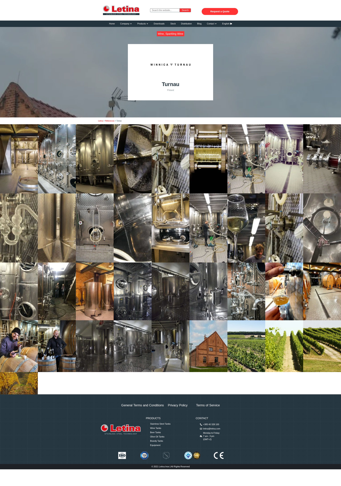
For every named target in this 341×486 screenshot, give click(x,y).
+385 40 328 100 (211, 424)
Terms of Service (208, 405)
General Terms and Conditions (142, 405)
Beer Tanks (155, 432)
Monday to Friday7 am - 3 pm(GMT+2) (211, 436)
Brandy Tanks (156, 441)
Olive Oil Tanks (157, 437)
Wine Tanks (155, 428)
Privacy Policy (178, 405)
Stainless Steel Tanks (160, 424)
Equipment (155, 445)
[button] (126, 24)
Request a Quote (219, 11)
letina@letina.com (211, 429)
